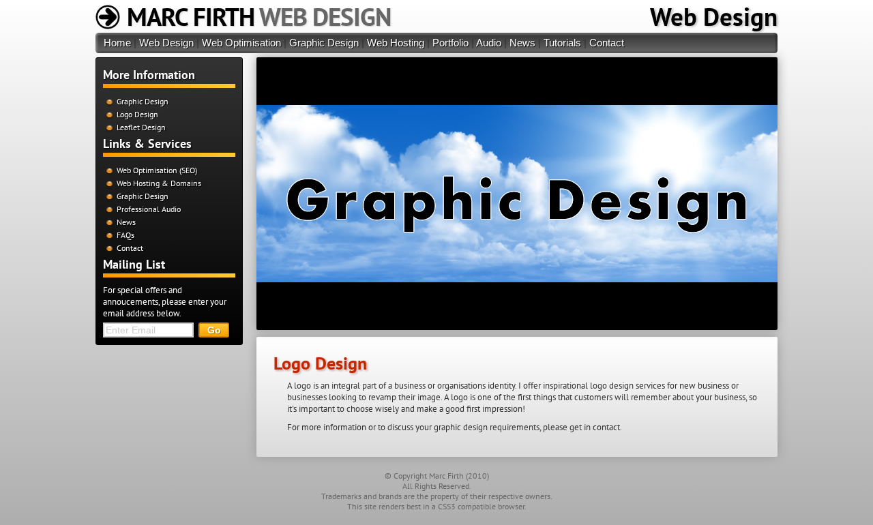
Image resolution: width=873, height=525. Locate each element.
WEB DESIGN (259, 16)
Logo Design (137, 114)
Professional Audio (149, 209)
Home (117, 42)
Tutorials (562, 42)
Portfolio (450, 42)
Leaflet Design (141, 127)
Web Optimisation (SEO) (157, 170)
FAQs (125, 235)
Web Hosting (395, 42)
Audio (488, 42)
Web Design (714, 16)
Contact (606, 42)
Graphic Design (324, 42)
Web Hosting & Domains (159, 183)
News (522, 42)
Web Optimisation (241, 42)
